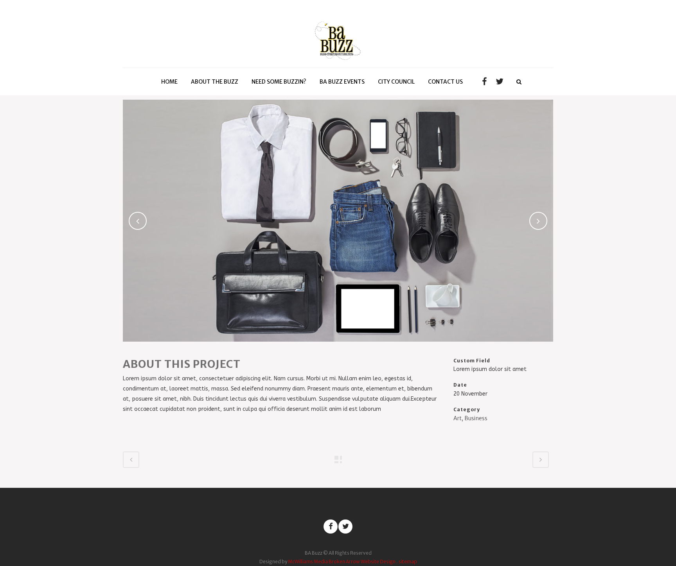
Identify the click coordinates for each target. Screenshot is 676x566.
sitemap (408, 561)
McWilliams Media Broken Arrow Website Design (342, 561)
